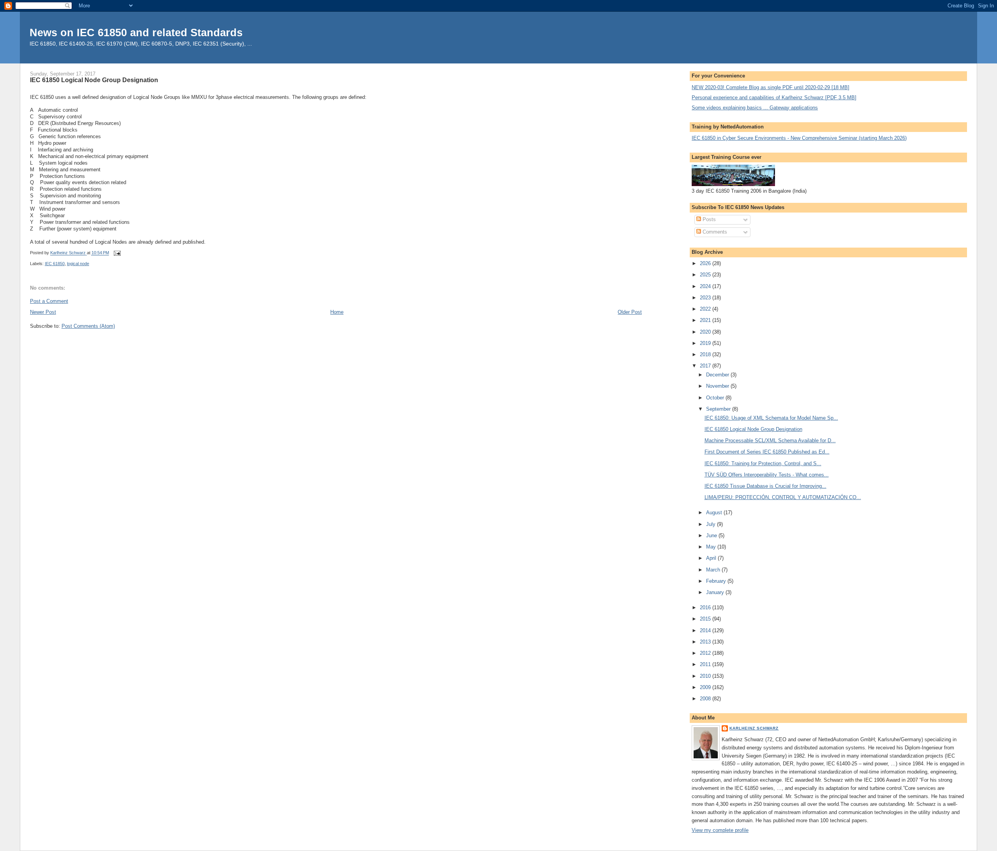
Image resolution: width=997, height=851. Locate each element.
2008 (706, 699)
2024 (706, 286)
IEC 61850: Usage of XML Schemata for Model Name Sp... (771, 418)
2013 (706, 642)
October (716, 398)
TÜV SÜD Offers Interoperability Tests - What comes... (767, 475)
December (718, 375)
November (718, 386)
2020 (706, 332)
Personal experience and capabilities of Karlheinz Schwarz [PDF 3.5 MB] (774, 97)
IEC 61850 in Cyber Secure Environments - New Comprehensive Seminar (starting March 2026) (799, 138)
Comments (714, 232)
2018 (706, 354)
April (712, 558)
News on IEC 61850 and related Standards (136, 32)
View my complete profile (720, 830)
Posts (708, 219)
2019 (706, 343)
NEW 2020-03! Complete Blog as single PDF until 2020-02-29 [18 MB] (770, 87)
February (716, 581)
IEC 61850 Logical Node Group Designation (753, 429)
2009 (706, 687)
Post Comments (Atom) (88, 326)
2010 (706, 676)
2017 (706, 366)
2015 (706, 619)
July (711, 524)
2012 (706, 653)
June (712, 535)
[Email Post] (117, 253)
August (715, 512)
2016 (706, 607)
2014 (706, 630)
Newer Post (43, 312)
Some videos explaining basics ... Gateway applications (755, 108)
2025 (706, 275)
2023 (706, 298)
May (711, 547)
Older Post (630, 312)
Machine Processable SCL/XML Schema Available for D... (770, 440)
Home (336, 312)
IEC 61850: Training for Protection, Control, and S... (763, 463)
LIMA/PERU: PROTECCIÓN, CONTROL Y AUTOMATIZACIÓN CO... (783, 497)
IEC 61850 (55, 263)
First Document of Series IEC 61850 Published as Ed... (767, 452)
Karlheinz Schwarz (754, 728)
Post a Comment (49, 301)
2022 (706, 309)
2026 (706, 263)
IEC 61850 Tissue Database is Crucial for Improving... (765, 486)
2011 (706, 664)
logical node (78, 263)
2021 (706, 320)
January (716, 592)
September (719, 409)
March (714, 570)
